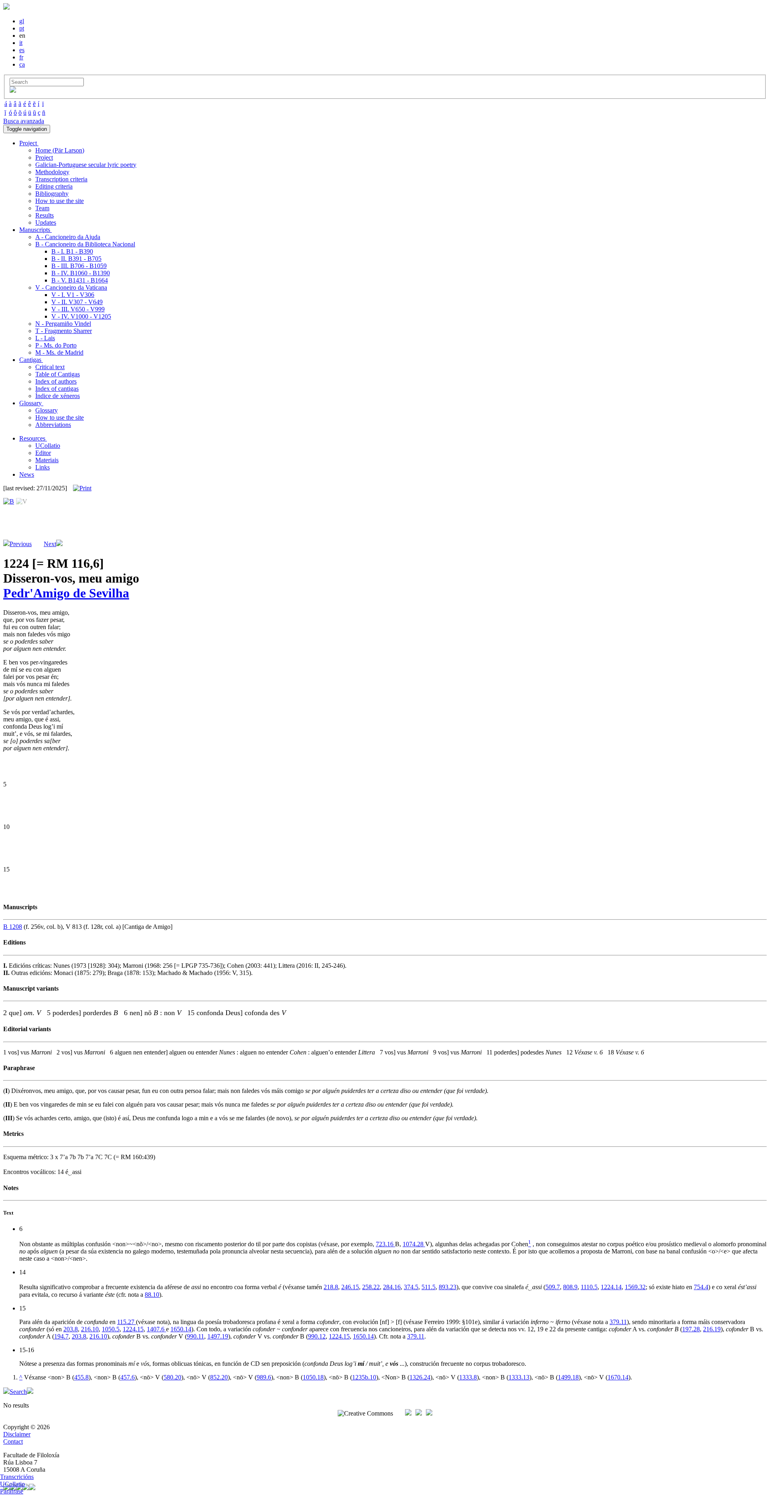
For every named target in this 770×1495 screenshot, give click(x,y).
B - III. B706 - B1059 (79, 265)
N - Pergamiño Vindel (63, 323)
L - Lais (45, 338)
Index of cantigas (57, 388)
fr (21, 57)
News (26, 474)
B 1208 (12, 926)
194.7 (61, 1336)
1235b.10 (364, 1377)
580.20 (172, 1377)
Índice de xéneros (57, 395)
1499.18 (568, 1377)
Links (42, 467)
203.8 (70, 1329)
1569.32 (635, 1287)
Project (44, 157)
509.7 (552, 1287)
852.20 (219, 1377)
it (20, 42)
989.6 (264, 1377)
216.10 (90, 1329)
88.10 (152, 1294)
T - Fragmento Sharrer (63, 330)
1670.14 (618, 1377)
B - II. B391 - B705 (76, 258)
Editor (43, 452)
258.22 (371, 1287)
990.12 (317, 1336)
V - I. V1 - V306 (72, 294)
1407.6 (156, 1329)
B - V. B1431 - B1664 (79, 280)
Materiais (47, 460)
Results (44, 215)
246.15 (350, 1287)
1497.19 (217, 1336)
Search (18, 1391)
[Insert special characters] (13, 90)
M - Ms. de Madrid (59, 352)
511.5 (428, 1287)
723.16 (385, 1244)
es (21, 50)
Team (42, 208)
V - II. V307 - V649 (77, 302)
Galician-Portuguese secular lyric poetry (85, 164)
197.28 (691, 1329)
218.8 (331, 1287)
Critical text (50, 367)
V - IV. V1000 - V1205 (81, 316)
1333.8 (468, 1377)
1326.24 (419, 1377)
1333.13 (519, 1377)
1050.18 (313, 1377)
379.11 (618, 1321)
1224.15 (133, 1329)
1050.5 (111, 1329)
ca (22, 64)
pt (21, 28)
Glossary (46, 410)
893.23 (447, 1287)
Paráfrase (11, 1491)
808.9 (570, 1287)
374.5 (411, 1287)
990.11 (195, 1336)
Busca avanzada (23, 121)
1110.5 (589, 1287)
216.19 (712, 1329)
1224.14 (611, 1287)
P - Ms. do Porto (56, 345)
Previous (21, 543)
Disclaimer (16, 1434)
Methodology (52, 172)
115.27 (126, 1321)
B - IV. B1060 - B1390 (80, 273)
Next (50, 543)
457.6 (127, 1377)
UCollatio (47, 445)
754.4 (701, 1287)
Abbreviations (53, 424)
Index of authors (56, 381)
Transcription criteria (61, 179)
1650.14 (180, 1329)
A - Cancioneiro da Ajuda (67, 237)
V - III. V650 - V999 (78, 309)
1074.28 (414, 1244)
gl (21, 21)
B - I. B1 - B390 (72, 251)
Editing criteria (54, 186)
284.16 (392, 1287)
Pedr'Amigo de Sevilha (66, 593)
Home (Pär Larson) (59, 150)
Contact (13, 1441)
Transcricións (17, 1476)
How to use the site (59, 200)
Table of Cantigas (57, 374)
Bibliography (52, 193)
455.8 (81, 1377)
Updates (45, 222)
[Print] (82, 488)
